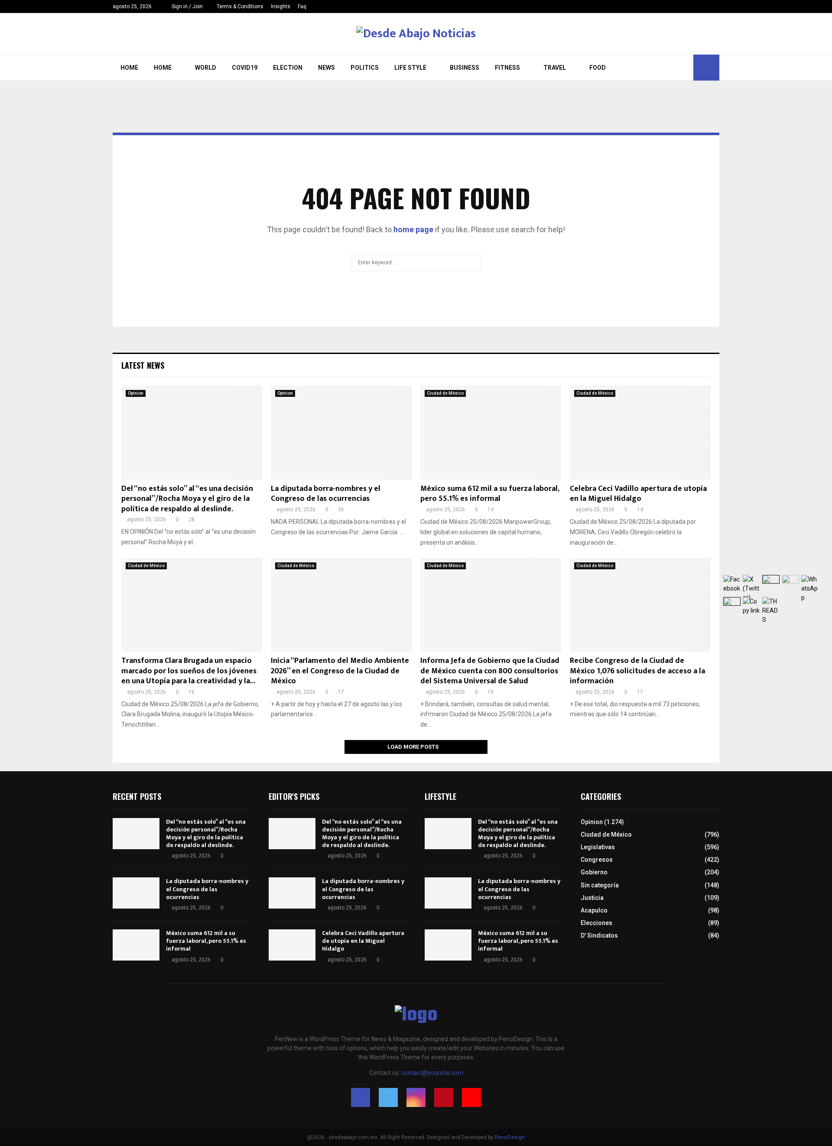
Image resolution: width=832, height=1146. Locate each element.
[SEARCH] (472, 262)
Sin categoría (600, 885)
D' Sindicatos (599, 935)
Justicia (592, 897)
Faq (302, 6)
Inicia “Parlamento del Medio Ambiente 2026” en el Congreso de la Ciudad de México (340, 671)
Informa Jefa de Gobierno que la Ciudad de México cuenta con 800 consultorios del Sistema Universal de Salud (489, 671)
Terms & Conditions (240, 6)
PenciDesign (509, 1137)
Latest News (142, 365)
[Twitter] (689, 6)
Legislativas (598, 847)
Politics (365, 67)
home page (413, 229)
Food (597, 67)
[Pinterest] (707, 6)
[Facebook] (680, 6)
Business (464, 67)
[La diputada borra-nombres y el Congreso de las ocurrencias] (341, 433)
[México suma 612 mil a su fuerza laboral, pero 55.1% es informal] (490, 433)
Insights (280, 6)
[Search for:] (416, 261)
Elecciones (596, 922)
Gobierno (594, 872)
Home (129, 67)
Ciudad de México (445, 393)
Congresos (597, 859)
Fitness (507, 67)
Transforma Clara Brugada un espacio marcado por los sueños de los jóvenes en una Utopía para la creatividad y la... (189, 671)
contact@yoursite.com (432, 1072)
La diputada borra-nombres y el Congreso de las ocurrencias (325, 493)
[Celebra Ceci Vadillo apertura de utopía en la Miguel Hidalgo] (640, 433)
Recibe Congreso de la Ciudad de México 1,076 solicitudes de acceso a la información (637, 671)
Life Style (410, 67)
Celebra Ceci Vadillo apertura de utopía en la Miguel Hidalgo (638, 493)
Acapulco (594, 910)
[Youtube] (717, 6)
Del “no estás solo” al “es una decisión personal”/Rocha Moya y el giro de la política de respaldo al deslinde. (187, 499)
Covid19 (244, 67)
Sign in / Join (186, 6)
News (326, 67)
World (205, 67)
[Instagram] (698, 6)
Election (287, 67)
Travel (554, 67)
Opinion (135, 393)
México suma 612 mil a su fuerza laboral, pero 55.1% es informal (489, 493)
